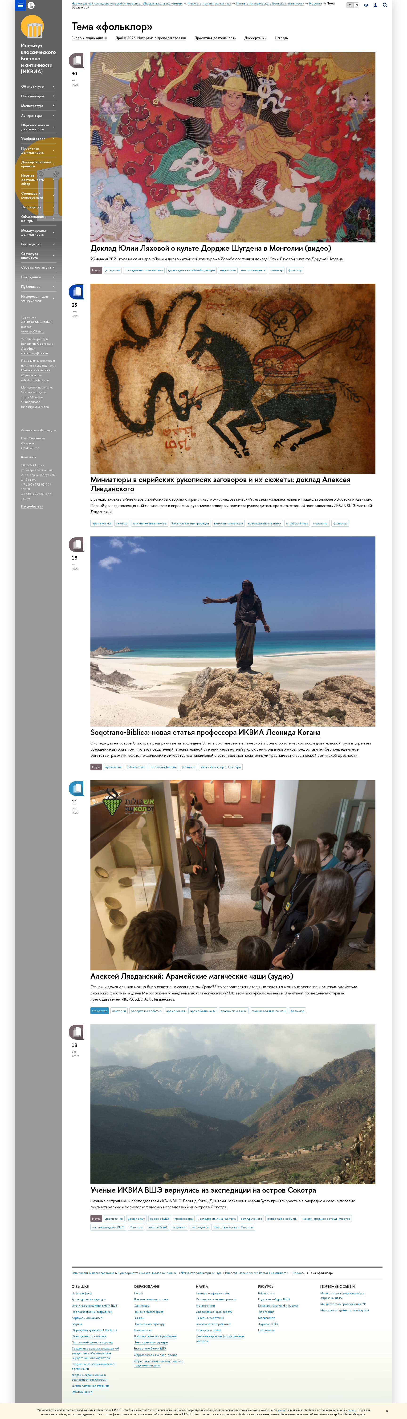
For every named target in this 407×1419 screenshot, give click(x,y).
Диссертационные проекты (36, 164)
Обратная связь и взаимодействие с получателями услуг (158, 1363)
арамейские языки (234, 1011)
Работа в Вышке (82, 1392)
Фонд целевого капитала (89, 1336)
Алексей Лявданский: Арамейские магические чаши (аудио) (191, 976)
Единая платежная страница (90, 1386)
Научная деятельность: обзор (33, 179)
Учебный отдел (33, 138)
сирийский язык (297, 523)
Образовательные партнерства (155, 1355)
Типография (266, 1312)
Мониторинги (205, 1306)
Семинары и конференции (32, 195)
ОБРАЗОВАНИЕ (146, 1286)
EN (356, 5)
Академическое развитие (213, 1324)
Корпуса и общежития (87, 1318)
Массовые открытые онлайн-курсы (344, 1310)
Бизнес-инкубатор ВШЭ (150, 1348)
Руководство (31, 244)
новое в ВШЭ (159, 1218)
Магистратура (32, 105)
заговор (121, 523)
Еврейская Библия (163, 767)
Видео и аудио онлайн (89, 38)
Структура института (29, 255)
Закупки (77, 1324)
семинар (277, 270)
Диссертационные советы (214, 1312)
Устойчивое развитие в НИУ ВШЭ (95, 1306)
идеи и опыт (136, 1218)
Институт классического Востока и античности (256, 1273)
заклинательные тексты (149, 523)
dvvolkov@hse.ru (32, 331)
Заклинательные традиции (190, 523)
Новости (299, 1273)
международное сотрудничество (326, 1218)
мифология (228, 270)
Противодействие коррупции (92, 1342)
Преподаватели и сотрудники (92, 1312)
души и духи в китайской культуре (191, 270)
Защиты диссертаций (210, 1318)
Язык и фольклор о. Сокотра (221, 767)
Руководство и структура (89, 1299)
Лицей (138, 1293)
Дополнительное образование (155, 1336)
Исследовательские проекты (216, 1299)
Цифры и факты (82, 1293)
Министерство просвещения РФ (343, 1304)
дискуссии (112, 270)
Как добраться (32, 506)
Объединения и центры (33, 218)
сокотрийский (157, 1227)
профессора (184, 1218)
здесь (281, 1410)
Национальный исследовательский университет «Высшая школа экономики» (124, 1273)
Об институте (32, 86)
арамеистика (101, 523)
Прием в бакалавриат (148, 1312)
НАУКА (202, 1286)
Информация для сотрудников (34, 298)
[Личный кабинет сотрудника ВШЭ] (375, 5)
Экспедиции (31, 207)
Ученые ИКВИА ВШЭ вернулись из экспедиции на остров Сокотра (203, 1190)
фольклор (295, 270)
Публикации (31, 286)
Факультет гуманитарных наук (201, 1273)
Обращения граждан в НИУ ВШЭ (94, 1330)
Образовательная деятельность (35, 127)
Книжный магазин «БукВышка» (278, 1306)
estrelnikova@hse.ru (35, 380)
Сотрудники (31, 277)
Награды (281, 38)
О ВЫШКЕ (80, 1286)
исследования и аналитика (144, 270)
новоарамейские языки (264, 523)
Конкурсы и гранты (209, 1330)
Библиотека (266, 1293)
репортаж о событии (146, 1011)
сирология (320, 523)
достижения (114, 1218)
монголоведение (253, 270)
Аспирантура (31, 115)
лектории (119, 1011)
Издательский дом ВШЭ (274, 1299)
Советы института (36, 267)
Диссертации (255, 38)
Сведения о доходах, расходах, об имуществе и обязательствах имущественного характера (95, 1353)
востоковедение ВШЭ (108, 1227)
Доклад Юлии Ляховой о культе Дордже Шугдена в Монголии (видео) (210, 248)
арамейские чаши (203, 1011)
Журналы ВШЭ (268, 1324)
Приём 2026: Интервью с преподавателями (150, 38)
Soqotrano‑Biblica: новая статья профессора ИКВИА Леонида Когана (205, 732)
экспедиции (200, 1227)
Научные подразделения (212, 1293)
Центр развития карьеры (151, 1342)
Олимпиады (141, 1306)
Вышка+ (139, 1318)
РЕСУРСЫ (266, 1286)
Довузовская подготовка (151, 1299)
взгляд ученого (251, 1218)
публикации (113, 767)
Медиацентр (266, 1318)
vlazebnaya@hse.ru (34, 353)
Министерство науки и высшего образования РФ (342, 1295)
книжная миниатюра (228, 523)
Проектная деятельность (32, 150)
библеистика (136, 767)
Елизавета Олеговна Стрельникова (35, 372)
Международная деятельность (34, 232)
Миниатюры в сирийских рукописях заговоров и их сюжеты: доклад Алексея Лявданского (220, 484)
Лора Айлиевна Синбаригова (32, 399)
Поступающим (32, 96)
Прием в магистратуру (149, 1324)
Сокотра (136, 1227)
